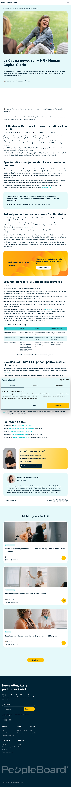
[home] (9, 3)
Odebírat (28, 709)
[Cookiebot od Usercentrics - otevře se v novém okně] (61, 380)
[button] (68, 3)
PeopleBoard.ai (46, 187)
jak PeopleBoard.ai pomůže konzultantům (22, 428)
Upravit (34, 405)
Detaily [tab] (35, 385)
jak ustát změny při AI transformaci (22, 431)
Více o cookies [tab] (58, 385)
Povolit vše (58, 405)
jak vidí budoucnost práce (21, 437)
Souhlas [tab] (12, 385)
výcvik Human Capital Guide (22, 425)
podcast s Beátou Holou (20, 434)
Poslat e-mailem (10, 500)
